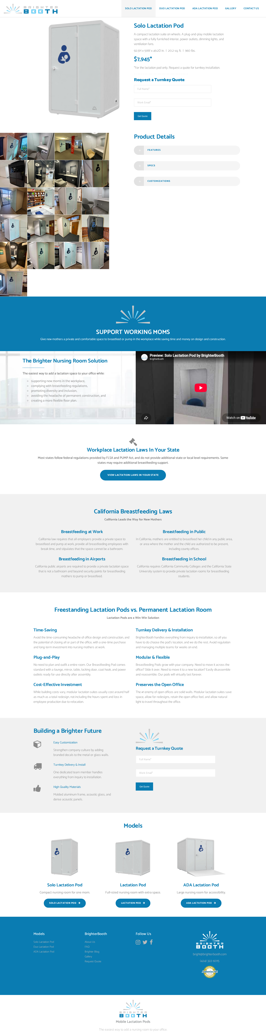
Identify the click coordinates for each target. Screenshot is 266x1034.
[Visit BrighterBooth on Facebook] (151, 943)
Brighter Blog (92, 951)
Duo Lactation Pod (43, 947)
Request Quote (93, 961)
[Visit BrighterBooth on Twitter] (144, 943)
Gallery (88, 956)
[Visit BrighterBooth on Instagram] (138, 943)
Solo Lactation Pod (43, 942)
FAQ (87, 947)
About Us (90, 942)
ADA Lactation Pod (43, 951)
